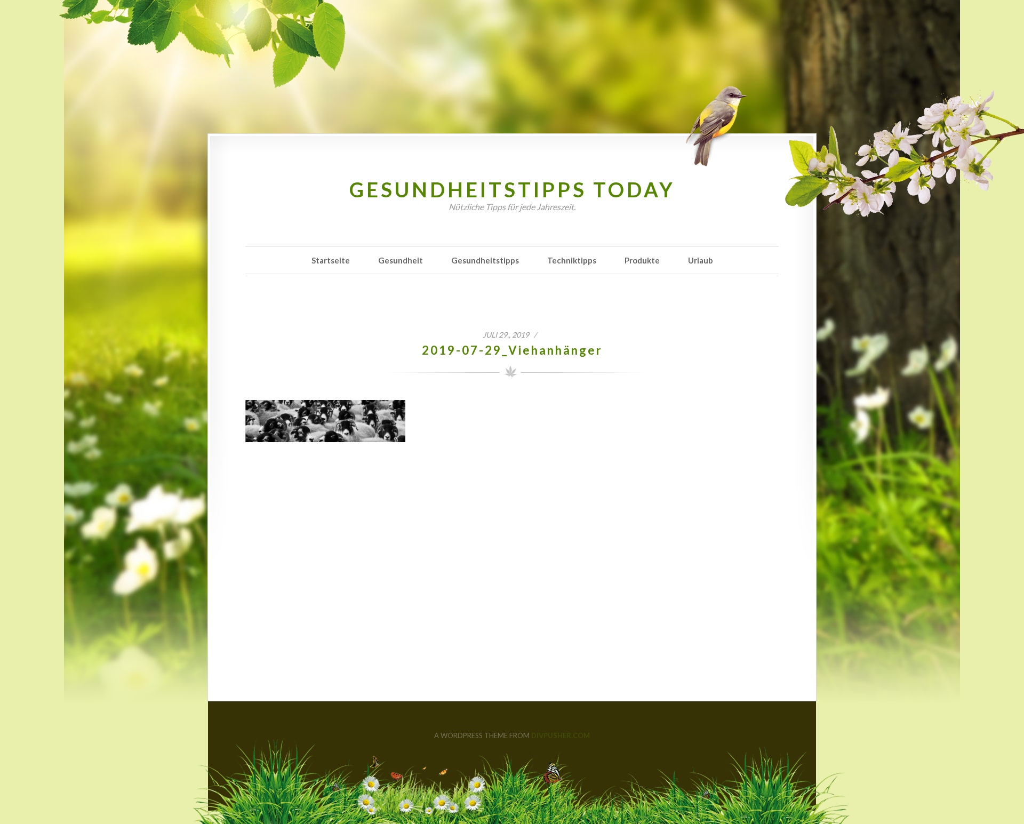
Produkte (642, 260)
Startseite (330, 260)
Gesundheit (400, 260)
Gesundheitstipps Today (512, 189)
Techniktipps (571, 260)
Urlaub (700, 260)
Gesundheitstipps (485, 260)
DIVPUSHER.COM (560, 735)
